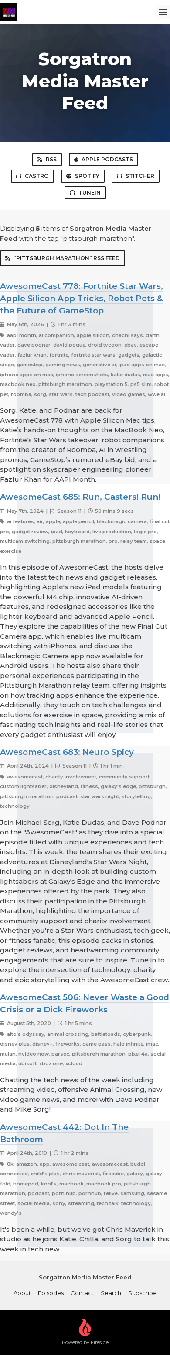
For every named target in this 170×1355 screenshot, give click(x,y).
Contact (82, 1292)
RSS (51, 159)
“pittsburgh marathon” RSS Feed (67, 258)
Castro (37, 176)
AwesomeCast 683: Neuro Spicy (67, 752)
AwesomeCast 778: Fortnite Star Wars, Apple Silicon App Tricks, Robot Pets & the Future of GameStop (81, 298)
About (22, 1292)
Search (111, 1292)
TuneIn (89, 192)
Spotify (87, 176)
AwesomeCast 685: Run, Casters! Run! (80, 497)
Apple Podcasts (107, 159)
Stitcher (140, 176)
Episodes (51, 1292)
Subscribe (142, 1292)
